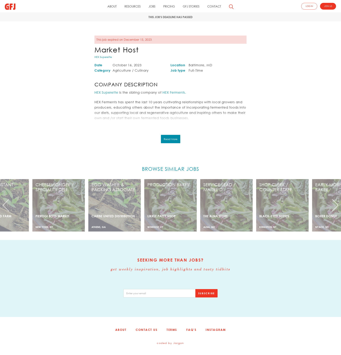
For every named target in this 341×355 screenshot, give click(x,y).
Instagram (216, 330)
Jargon (178, 343)
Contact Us (146, 330)
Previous (25, 205)
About (112, 6)
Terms (172, 330)
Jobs (151, 6)
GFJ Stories (191, 6)
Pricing (169, 6)
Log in (309, 6)
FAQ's (191, 330)
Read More (170, 139)
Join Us (328, 6)
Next (315, 205)
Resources (133, 6)
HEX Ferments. (174, 92)
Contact (214, 6)
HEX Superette (103, 56)
